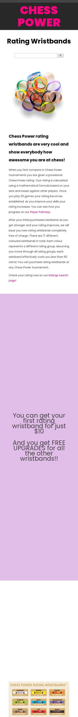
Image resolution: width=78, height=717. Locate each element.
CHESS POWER (39, 16)
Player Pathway (40, 212)
